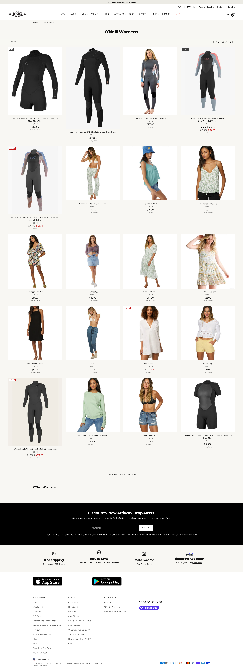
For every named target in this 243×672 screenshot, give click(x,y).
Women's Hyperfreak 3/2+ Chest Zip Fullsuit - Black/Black (92, 132)
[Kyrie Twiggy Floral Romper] (35, 261)
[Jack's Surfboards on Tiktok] (152, 602)
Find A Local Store (144, 564)
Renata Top (207, 363)
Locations (37, 611)
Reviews (37, 630)
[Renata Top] (208, 333)
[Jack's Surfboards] (17, 14)
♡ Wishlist (38, 607)
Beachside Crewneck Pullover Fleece (92, 435)
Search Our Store (76, 634)
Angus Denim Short (150, 435)
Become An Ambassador (115, 611)
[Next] (143, 2)
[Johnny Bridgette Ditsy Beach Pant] (93, 173)
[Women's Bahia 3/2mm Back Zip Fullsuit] (150, 81)
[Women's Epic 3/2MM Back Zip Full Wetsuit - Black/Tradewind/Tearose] (208, 81)
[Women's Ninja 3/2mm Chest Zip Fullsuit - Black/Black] (35, 412)
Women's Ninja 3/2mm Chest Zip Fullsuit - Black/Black (35, 449)
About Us (37, 602)
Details (62, 564)
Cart (70, 643)
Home (35, 22)
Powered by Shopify (40, 666)
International (74, 625)
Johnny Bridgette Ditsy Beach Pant (92, 204)
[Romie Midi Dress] (150, 261)
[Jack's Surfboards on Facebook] (140, 602)
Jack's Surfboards (52, 663)
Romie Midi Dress (150, 292)
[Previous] (100, 2)
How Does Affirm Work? (79, 639)
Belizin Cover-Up (150, 363)
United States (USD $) (44, 659)
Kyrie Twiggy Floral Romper (35, 292)
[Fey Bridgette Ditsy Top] (208, 173)
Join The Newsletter (42, 634)
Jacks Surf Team (40, 652)
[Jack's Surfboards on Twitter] (156, 602)
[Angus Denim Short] (150, 405)
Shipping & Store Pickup (79, 620)
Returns (72, 611)
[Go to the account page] (228, 14)
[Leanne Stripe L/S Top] (93, 261)
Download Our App (42, 648)
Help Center (74, 607)
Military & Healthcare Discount (47, 625)
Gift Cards (38, 616)
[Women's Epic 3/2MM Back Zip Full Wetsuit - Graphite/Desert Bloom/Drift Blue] (35, 180)
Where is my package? (79, 630)
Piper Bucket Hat (150, 204)
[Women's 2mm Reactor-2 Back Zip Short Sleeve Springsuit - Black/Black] (208, 405)
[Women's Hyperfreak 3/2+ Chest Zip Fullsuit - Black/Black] (93, 88)
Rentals (36, 643)
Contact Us (73, 602)
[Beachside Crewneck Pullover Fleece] (93, 405)
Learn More (197, 563)
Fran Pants (92, 363)
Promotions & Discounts (44, 620)
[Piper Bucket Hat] (150, 173)
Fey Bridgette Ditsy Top (207, 204)
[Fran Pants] (93, 333)
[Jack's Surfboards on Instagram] (144, 602)
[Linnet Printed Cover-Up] (208, 261)
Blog (35, 639)
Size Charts (73, 616)
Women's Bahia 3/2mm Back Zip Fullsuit (150, 118)
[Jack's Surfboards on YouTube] (161, 602)
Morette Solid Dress (35, 363)
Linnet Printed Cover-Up (207, 292)
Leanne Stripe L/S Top (93, 292)
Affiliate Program (112, 607)
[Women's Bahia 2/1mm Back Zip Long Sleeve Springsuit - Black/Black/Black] (35, 81)
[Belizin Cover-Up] (150, 333)
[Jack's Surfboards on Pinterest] (148, 602)
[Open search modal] (223, 14)
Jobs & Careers (111, 602)
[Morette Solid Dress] (35, 333)
